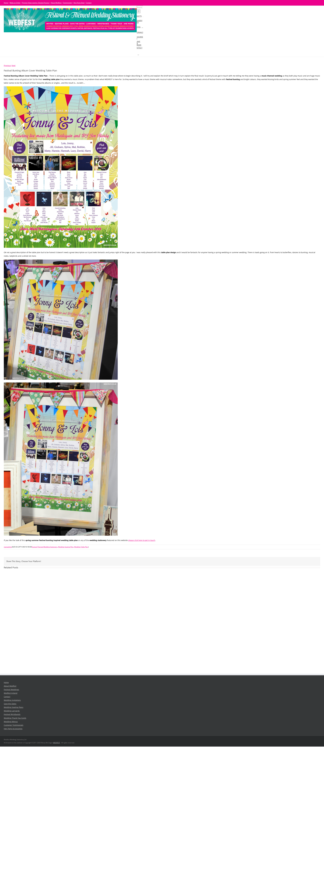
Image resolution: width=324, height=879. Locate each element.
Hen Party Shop (79, 3)
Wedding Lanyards (12, 711)
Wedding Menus (11, 721)
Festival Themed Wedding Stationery (44, 547)
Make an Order (15, 3)
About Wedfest (56, 3)
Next (13, 65)
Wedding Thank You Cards (15, 718)
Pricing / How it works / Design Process (35, 3)
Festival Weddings (11, 689)
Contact (89, 3)
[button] (138, 54)
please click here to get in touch (141, 540)
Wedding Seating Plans (13, 707)
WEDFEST (56, 743)
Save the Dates (10, 704)
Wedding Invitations (12, 700)
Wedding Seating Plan (65, 547)
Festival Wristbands (12, 714)
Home (6, 3)
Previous (7, 65)
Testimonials (67, 3)
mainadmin (8, 547)
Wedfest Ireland (10, 693)
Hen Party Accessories (13, 729)
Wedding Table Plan (81, 547)
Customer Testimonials (13, 725)
